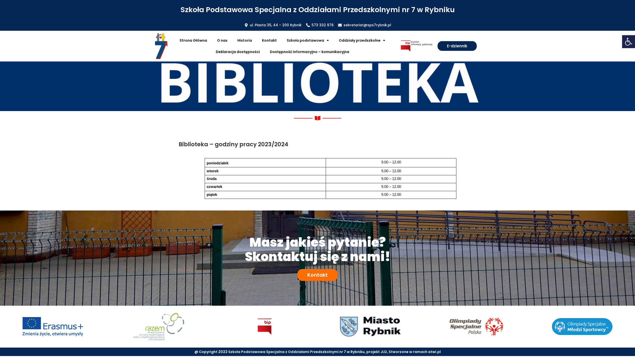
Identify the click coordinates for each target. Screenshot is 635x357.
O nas (222, 40)
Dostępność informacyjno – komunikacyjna (309, 51)
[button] (628, 41)
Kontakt (269, 40)
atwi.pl (434, 351)
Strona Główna (193, 40)
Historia (244, 40)
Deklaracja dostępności (238, 51)
